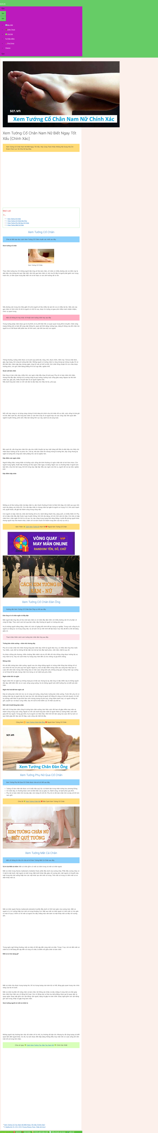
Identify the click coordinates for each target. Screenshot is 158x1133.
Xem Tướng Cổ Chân (14, 219)
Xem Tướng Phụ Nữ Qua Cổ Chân (18, 223)
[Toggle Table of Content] (4, 215)
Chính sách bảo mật (41, 1132)
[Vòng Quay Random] (41, 554)
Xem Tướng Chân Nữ (33, 801)
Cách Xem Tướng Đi (32, 527)
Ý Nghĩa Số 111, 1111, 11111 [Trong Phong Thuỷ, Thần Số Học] (25, 1127)
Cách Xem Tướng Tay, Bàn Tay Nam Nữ (40, 1045)
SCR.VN (2, 4)
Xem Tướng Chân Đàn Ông (35, 722)
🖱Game (7, 48)
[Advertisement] (41, 167)
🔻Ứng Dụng (9, 43)
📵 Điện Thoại (10, 30)
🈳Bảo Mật (9, 25)
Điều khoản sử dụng (58, 1132)
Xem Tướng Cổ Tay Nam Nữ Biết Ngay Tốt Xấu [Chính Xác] (24, 1125)
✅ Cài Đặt (9, 34)
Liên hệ (71, 1132)
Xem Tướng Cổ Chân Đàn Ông (17, 221)
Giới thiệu (27, 1132)
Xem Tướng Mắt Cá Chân (16, 225)
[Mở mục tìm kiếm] (3, 9)
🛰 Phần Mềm (10, 39)
